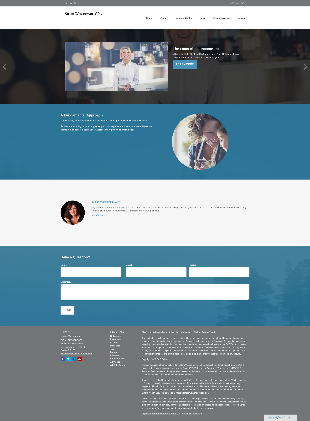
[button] (163, 18)
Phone (192, 265)
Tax (112, 349)
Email (129, 265)
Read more (97, 215)
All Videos (115, 362)
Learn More (185, 64)
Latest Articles (117, 358)
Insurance (115, 345)
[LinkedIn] (71, 3)
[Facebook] (78, 3)
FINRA (231, 368)
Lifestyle (114, 355)
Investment (116, 339)
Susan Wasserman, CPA (106, 201)
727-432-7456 (237, 2)
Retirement (116, 336)
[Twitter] (66, 3)
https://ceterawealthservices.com (192, 392)
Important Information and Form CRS (161, 413)
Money (113, 352)
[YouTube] (75, 3)
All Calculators (117, 365)
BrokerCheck (208, 332)
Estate (113, 342)
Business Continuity (192, 413)
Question (66, 282)
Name (64, 265)
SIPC (238, 368)
